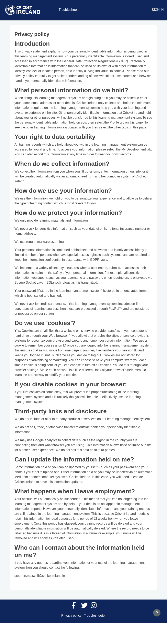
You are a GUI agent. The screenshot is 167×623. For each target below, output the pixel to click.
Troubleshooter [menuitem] (69, 9)
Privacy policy (71, 615)
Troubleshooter (95, 615)
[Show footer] (156, 612)
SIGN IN (158, 9)
